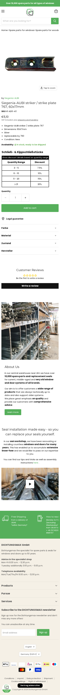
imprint (20, 678)
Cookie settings (18, 681)
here (35, 462)
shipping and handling (28, 120)
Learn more (13, 412)
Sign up (43, 632)
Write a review (30, 285)
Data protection (34, 678)
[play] (30, 484)
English (29, 646)
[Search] (55, 21)
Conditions (9, 678)
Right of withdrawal (37, 681)
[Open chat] (6, 688)
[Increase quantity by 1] (25, 198)
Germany (29, 654)
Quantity (5, 191)
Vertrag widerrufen (30, 685)
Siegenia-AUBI (11, 98)
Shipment (48, 678)
